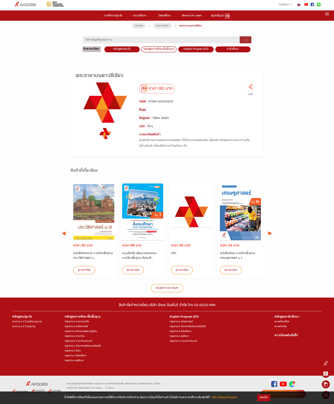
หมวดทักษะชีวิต (282, 322)
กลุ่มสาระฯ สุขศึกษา (74, 361)
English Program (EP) (196, 49)
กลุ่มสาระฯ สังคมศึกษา (76, 356)
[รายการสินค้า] (326, 384)
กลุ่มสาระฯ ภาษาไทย (75, 336)
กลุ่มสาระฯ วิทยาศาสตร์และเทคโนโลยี (83, 346)
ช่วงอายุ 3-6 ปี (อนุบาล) (23, 327)
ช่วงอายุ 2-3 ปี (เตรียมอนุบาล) (27, 322)
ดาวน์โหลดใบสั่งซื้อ (286, 335)
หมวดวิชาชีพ (281, 327)
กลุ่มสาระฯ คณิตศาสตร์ (76, 327)
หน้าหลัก (139, 26)
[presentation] (64, 233)
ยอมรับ (264, 398)
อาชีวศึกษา (233, 49)
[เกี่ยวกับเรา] (326, 363)
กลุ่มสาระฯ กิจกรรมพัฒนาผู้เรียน (81, 332)
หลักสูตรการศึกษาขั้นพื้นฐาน (159, 49)
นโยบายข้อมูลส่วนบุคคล (224, 398)
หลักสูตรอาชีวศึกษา (287, 317)
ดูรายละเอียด (84, 270)
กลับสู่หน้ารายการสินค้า (167, 288)
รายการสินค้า (162, 26)
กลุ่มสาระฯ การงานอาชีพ (77, 322)
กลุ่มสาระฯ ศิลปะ (73, 351)
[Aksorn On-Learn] (326, 374)
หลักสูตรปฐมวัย (22, 317)
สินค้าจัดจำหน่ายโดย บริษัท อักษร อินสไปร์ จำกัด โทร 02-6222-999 (167, 305)
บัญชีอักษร (284, 5)
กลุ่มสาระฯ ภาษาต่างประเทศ (78, 341)
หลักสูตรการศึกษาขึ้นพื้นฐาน (83, 317)
